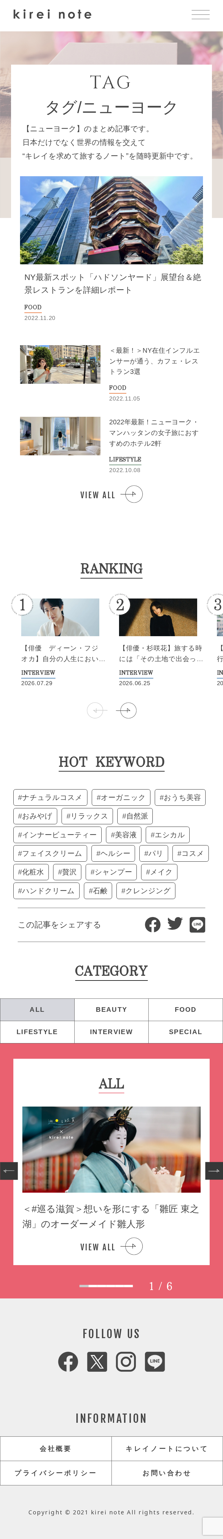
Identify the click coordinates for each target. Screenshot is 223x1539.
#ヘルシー (113, 853)
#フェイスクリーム (50, 853)
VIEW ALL (98, 495)
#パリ (153, 853)
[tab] (83, 1286)
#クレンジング (146, 891)
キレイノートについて (167, 1448)
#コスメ (190, 853)
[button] (126, 710)
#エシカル (168, 835)
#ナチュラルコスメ (50, 797)
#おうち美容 (180, 797)
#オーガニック (121, 797)
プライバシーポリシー (56, 1473)
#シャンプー (111, 872)
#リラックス (87, 816)
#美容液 (124, 835)
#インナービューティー (57, 835)
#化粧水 (31, 872)
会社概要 (56, 1448)
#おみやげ (35, 816)
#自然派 (135, 816)
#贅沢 (67, 872)
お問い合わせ (167, 1473)
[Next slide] (214, 1171)
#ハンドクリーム (46, 891)
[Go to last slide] (9, 1171)
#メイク (159, 872)
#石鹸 (98, 891)
